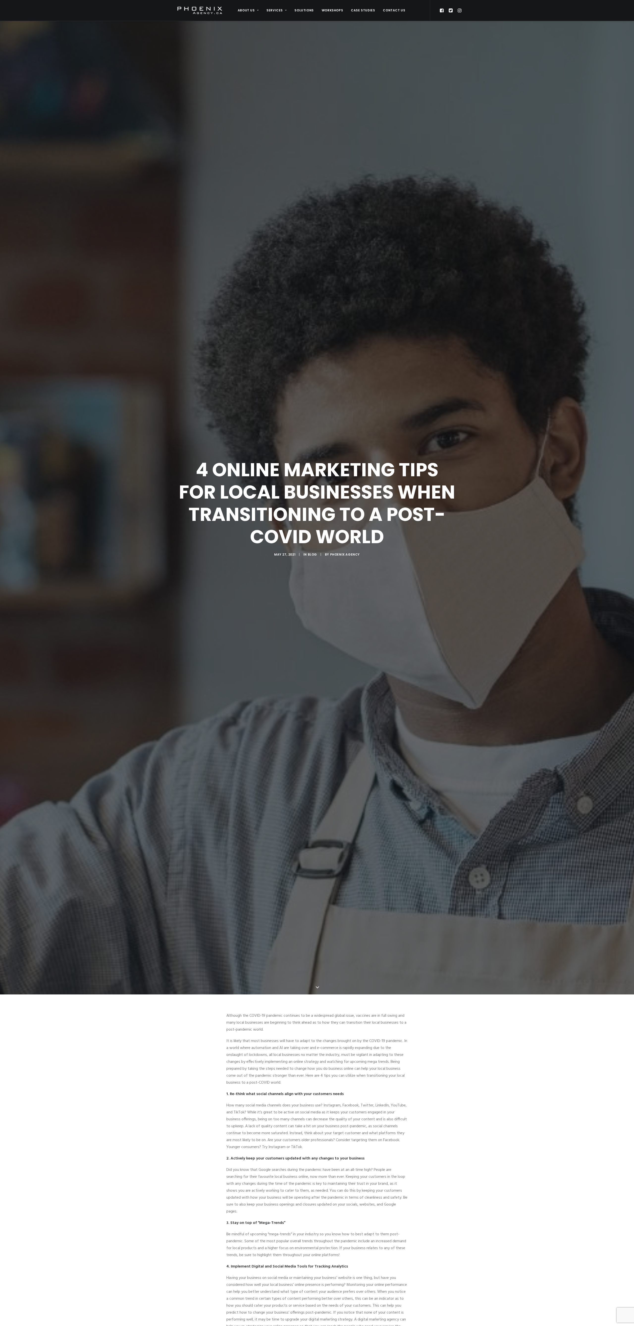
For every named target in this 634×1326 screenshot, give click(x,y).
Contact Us (394, 10)
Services (274, 10)
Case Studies (363, 10)
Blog (312, 554)
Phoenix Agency (345, 554)
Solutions (304, 10)
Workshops (332, 10)
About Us (246, 10)
